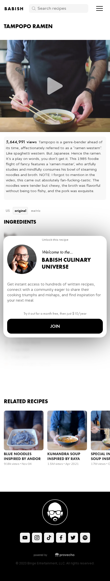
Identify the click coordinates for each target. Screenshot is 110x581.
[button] (99, 8)
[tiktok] (25, 538)
